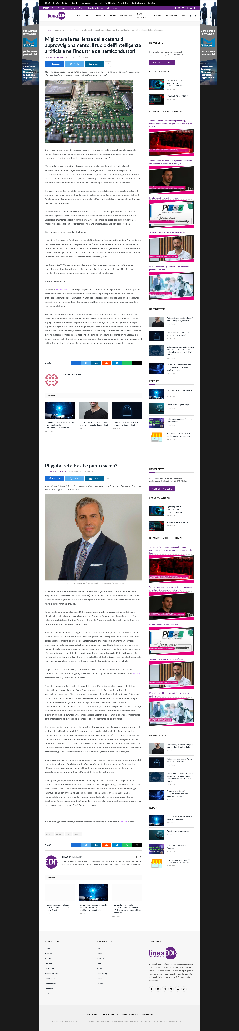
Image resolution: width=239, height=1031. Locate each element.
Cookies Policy (110, 1014)
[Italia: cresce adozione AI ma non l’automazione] (156, 423)
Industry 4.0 (50, 978)
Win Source (61, 289)
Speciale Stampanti (138, 3)
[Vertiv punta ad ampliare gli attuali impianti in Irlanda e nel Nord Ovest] (60, 892)
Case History (141, 16)
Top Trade (65, 3)
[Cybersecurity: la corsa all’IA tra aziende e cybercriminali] (127, 410)
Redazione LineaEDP (56, 472)
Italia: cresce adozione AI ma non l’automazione (180, 420)
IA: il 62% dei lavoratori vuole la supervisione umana (179, 391)
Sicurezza (172, 15)
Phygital (59, 834)
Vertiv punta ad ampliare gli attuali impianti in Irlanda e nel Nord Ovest (60, 907)
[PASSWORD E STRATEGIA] (156, 99)
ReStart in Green (123, 3)
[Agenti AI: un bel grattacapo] (156, 408)
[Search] (194, 16)
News (113, 15)
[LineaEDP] (57, 15)
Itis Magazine (86, 3)
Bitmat (47, 948)
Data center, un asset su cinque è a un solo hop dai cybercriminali (94, 423)
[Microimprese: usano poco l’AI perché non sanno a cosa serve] (156, 437)
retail (69, 834)
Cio (79, 15)
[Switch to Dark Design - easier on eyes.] (190, 16)
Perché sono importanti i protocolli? (164, 198)
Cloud (88, 15)
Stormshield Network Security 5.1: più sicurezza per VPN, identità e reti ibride (179, 367)
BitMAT (47, 3)
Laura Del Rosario (56, 57)
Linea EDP (75, 3)
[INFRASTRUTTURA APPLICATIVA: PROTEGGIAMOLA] (156, 84)
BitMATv (56, 3)
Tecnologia (126, 15)
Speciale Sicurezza (52, 973)
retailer (77, 834)
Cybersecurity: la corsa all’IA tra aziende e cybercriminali (127, 423)
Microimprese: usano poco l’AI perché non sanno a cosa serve (179, 434)
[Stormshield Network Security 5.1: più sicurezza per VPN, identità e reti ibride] (156, 368)
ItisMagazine (50, 968)
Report (158, 15)
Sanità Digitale (110, 3)
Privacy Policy (130, 1014)
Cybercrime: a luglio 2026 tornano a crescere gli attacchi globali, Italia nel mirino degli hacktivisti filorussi (180, 351)
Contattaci (151, 3)
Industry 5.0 (98, 3)
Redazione (49, 989)
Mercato (101, 15)
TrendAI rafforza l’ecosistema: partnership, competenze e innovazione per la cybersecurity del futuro (170, 123)
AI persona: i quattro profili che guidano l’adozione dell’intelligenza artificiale (89, 8)
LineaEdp (48, 963)
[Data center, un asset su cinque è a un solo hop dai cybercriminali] (94, 410)
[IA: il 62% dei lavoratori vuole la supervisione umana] (156, 394)
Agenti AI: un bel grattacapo (178, 405)
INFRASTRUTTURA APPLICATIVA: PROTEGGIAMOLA (174, 83)
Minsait (137, 673)
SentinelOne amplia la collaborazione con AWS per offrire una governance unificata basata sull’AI (127, 909)
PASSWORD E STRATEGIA (177, 96)
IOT (183, 15)
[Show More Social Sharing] (108, 64)
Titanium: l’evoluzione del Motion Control (167, 232)
